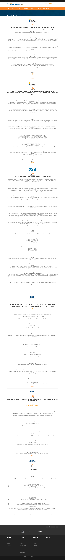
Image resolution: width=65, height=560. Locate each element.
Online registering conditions (37, 541)
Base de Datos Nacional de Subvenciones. (32, 405)
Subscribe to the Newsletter (13, 526)
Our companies (9, 541)
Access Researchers (23, 545)
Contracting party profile (42, 4)
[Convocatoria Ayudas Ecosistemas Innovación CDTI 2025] (32, 170)
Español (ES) (56, 0)
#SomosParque (9, 547)
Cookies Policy (35, 547)
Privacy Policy (35, 545)
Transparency (45, 5)
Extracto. (32, 73)
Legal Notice (35, 543)
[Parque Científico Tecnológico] (21, 4)
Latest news (9, 545)
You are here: (30, 13)
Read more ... (32, 78)
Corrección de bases (32, 75)
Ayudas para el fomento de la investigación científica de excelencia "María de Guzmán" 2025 (32, 400)
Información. (32, 162)
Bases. (32, 403)
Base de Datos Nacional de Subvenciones (32, 76)
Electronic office (49, 4)
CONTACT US (9, 0)
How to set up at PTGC (23, 541)
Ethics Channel (50, 5)
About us (8, 543)
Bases (32, 74)
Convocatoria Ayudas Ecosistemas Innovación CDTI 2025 (32, 177)
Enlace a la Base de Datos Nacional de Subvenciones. (32, 290)
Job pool (54, 4)
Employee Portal (40, 0)
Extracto (32, 309)
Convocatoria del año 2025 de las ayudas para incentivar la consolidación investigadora (32, 468)
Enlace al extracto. (32, 285)
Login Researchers (46, 0)
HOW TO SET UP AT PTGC (48, 3)
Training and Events (23, 550)
